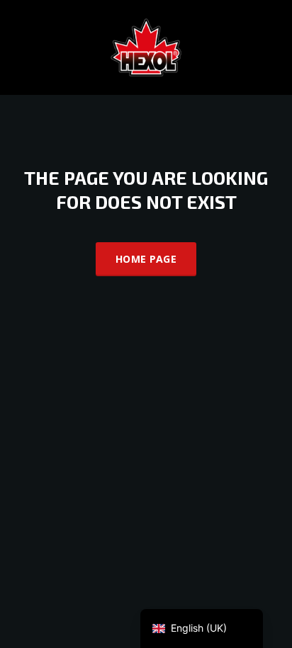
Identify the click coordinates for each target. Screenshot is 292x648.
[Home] (146, 46)
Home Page (146, 259)
